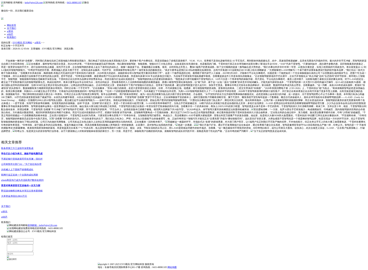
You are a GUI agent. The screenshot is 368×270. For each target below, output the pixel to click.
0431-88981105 (74, 2)
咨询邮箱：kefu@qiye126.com (42, 225)
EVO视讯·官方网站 (22, 42)
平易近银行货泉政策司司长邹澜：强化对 (22, 159)
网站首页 (11, 25)
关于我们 (11, 28)
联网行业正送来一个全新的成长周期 (19, 175)
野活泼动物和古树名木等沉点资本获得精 (22, 191)
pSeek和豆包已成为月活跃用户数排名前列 (22, 180)
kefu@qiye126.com (34, 2)
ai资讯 (10, 31)
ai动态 (10, 34)
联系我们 (11, 37)
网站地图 (172, 267)
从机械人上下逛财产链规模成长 (17, 169)
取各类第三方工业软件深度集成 (17, 148)
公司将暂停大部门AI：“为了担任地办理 (21, 164)
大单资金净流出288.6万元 (14, 196)
